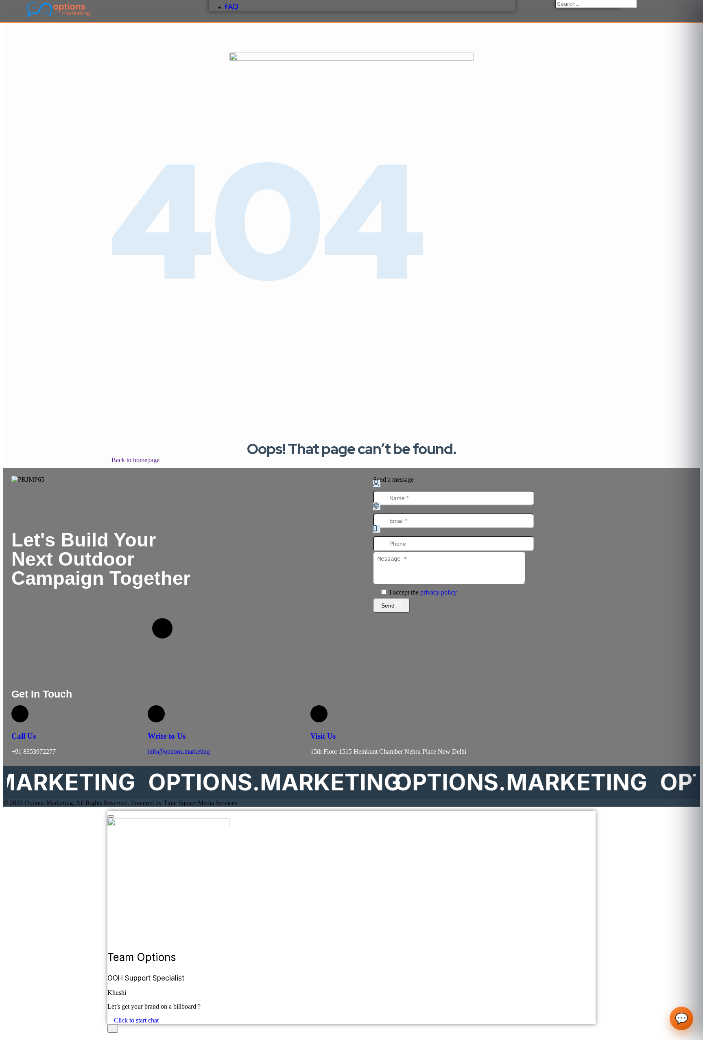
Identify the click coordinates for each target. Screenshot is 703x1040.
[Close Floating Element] (110, 816)
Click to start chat (135, 1020)
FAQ (231, 6)
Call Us (23, 736)
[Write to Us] (156, 713)
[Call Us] (19, 713)
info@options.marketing (179, 751)
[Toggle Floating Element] (112, 1028)
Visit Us (323, 736)
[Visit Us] (318, 713)
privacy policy (438, 592)
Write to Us (167, 736)
